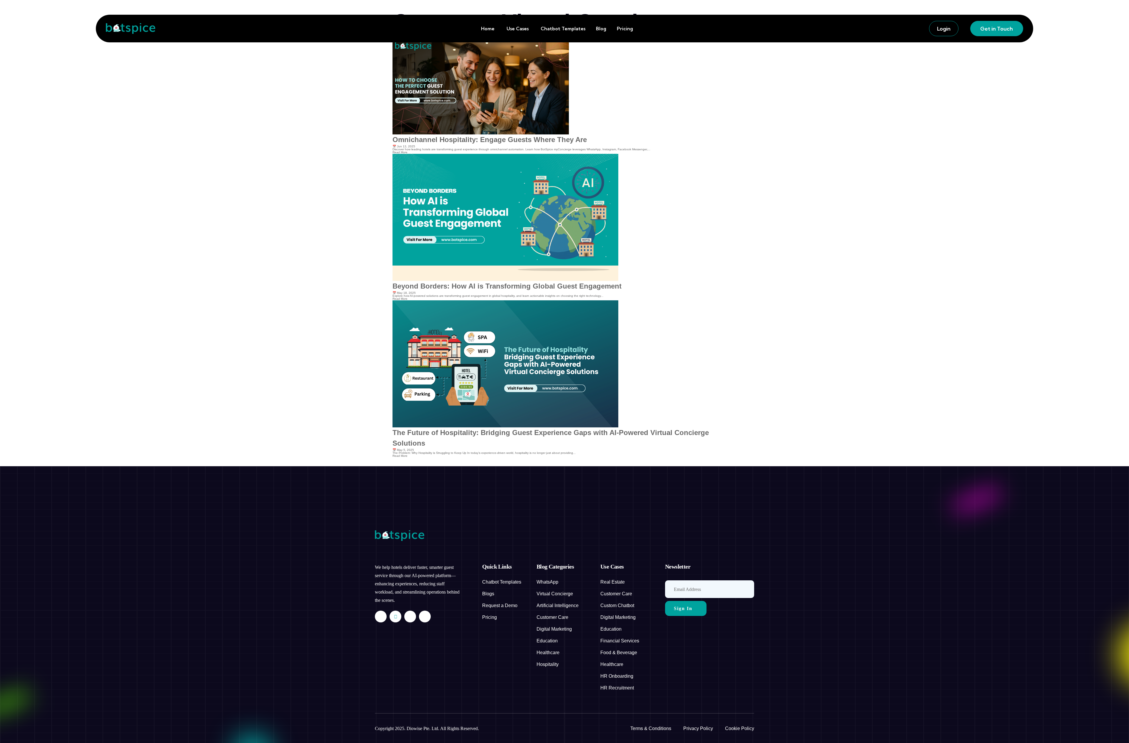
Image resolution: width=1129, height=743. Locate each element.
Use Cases (518, 28)
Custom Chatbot (617, 605)
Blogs (488, 593)
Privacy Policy (698, 728)
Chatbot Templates (563, 28)
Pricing (625, 28)
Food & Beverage (618, 652)
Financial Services (619, 640)
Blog (601, 28)
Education (547, 640)
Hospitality (548, 664)
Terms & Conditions (650, 728)
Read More (400, 152)
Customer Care (552, 617)
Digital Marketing (554, 629)
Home (488, 28)
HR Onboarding (616, 676)
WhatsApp (547, 581)
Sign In (683, 608)
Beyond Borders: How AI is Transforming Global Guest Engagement (507, 286)
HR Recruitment (617, 687)
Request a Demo (499, 605)
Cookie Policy (739, 728)
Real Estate (612, 581)
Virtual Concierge (555, 593)
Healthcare (548, 652)
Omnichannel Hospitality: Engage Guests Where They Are (490, 140)
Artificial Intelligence (558, 605)
